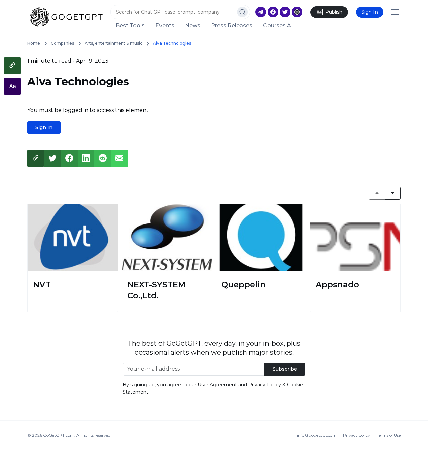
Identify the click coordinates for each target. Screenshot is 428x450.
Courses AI (278, 25)
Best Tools (130, 25)
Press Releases (231, 25)
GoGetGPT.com (58, 435)
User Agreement (217, 385)
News (192, 25)
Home (33, 43)
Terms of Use (389, 435)
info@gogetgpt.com (317, 435)
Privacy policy (356, 435)
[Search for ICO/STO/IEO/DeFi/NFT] (242, 12)
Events (164, 25)
